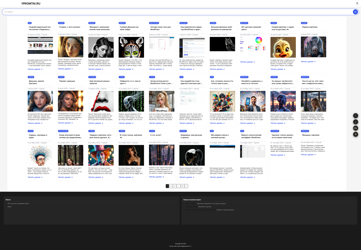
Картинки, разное (204, 207)
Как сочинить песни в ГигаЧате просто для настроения (222, 82)
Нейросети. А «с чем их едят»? (130, 82)
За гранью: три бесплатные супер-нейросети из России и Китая (282, 82)
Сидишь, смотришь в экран (38, 136)
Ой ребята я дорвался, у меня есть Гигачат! (252, 82)
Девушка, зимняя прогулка (36, 82)
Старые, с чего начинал (69, 27)
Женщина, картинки (310, 135)
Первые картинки (309, 27)
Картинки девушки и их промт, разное (211, 203)
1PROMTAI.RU (30, 3)
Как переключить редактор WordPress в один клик (191, 28)
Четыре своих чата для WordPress (160, 28)
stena (9, 207)
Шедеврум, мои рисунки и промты (191, 136)
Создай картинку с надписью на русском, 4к (283, 28)
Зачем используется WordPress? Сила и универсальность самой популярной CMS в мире (161, 82)
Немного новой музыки (225, 210)
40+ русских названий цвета (251, 28)
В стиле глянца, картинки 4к (131, 136)
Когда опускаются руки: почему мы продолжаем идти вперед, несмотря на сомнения (70, 136)
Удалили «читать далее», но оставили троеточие (283, 136)
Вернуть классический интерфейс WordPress (251, 136)
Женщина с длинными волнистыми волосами (100, 28)
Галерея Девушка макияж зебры (129, 28)
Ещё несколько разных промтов (100, 82)
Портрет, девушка (67, 81)
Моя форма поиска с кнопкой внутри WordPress (220, 136)
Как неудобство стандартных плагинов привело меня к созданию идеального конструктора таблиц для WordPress (192, 82)
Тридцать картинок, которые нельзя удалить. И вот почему (101, 136)
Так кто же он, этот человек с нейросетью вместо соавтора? (313, 82)
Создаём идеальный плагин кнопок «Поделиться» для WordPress (40, 28)
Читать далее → (35, 69)
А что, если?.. (156, 135)
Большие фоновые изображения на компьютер (221, 28)
